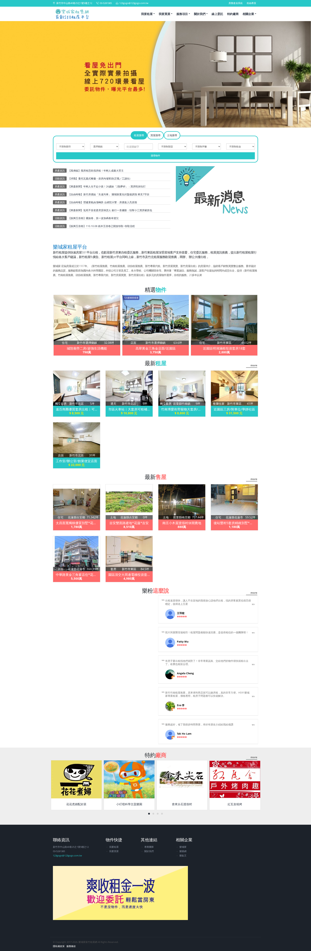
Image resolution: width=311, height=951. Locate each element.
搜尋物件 (155, 155)
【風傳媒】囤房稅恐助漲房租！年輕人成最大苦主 (96, 170)
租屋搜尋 (139, 135)
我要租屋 (147, 14)
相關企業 (248, 14)
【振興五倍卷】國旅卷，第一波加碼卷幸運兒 (93, 218)
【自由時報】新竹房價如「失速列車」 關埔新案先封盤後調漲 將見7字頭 (108, 194)
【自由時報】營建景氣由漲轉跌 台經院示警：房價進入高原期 (102, 202)
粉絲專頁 (251, 3)
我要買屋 (164, 14)
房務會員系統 (236, 3)
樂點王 (182, 855)
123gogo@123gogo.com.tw (133, 3)
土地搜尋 (172, 135)
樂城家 (182, 846)
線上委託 (217, 14)
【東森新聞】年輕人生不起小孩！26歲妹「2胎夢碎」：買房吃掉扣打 (107, 186)
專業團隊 (149, 846)
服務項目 (182, 14)
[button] (7, 75)
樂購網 (182, 851)
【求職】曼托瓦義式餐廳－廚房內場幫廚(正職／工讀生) (99, 178)
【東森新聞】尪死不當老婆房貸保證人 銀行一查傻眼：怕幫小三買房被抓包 (110, 210)
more (254, 365)
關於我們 (200, 14)
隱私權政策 (59, 946)
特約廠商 (233, 14)
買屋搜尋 (155, 135)
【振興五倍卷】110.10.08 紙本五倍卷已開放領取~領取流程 (101, 226)
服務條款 (71, 946)
